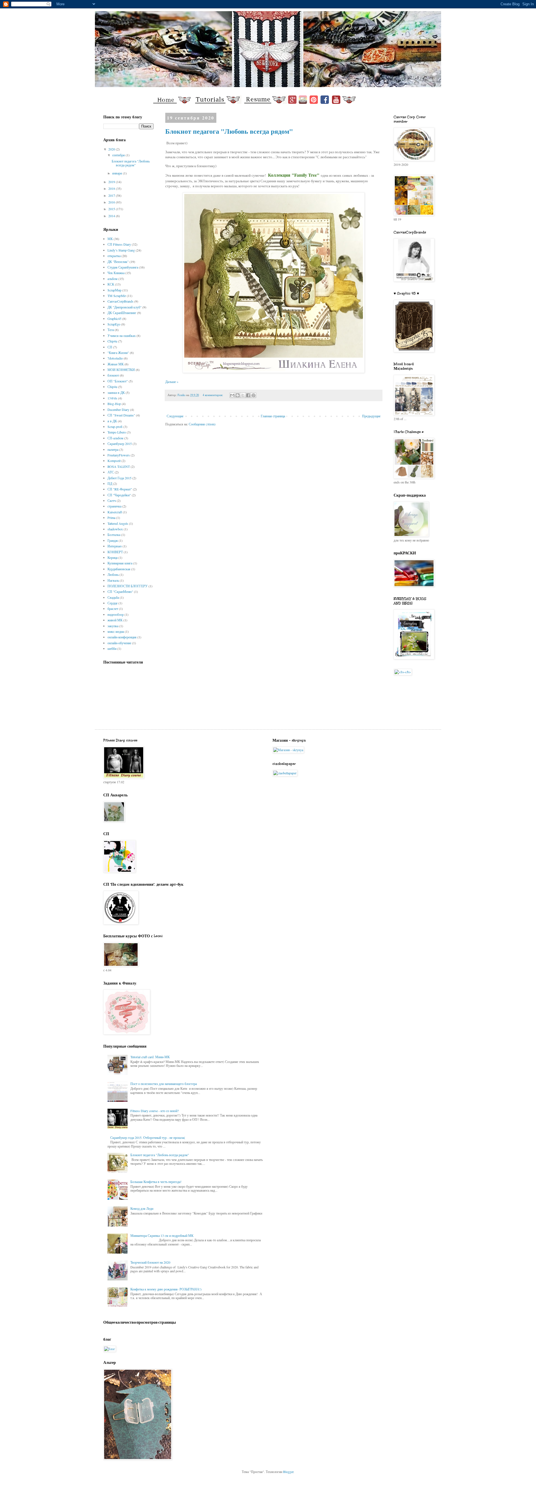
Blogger (288, 1471)
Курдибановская (118, 569)
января (117, 173)
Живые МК (115, 364)
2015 (112, 209)
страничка (114, 506)
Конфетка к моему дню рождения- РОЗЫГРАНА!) (166, 1289)
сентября (119, 155)
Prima (111, 517)
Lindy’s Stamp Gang (121, 250)
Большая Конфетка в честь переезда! (155, 1181)
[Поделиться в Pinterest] (253, 395)
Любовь (113, 574)
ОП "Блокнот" (117, 381)
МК (110, 238)
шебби (111, 648)
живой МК (115, 620)
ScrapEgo (113, 324)
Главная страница (273, 416)
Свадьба (113, 597)
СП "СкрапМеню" (120, 591)
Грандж (112, 540)
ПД (109, 483)
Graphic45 (114, 318)
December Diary (118, 409)
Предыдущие (371, 416)
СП (109, 347)
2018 (112, 188)
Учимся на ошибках (121, 335)
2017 (112, 195)
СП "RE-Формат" (119, 489)
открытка (114, 255)
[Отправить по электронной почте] (232, 395)
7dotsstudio (115, 358)
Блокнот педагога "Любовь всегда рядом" (229, 131)
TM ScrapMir (116, 295)
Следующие (175, 416)
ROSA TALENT (118, 466)
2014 (112, 216)
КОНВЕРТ (115, 552)
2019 (112, 181)
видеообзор (115, 614)
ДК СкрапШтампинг (121, 312)
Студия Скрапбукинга (122, 267)
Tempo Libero (116, 432)
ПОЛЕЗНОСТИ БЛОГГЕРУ (127, 586)
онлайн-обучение (119, 643)
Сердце (112, 603)
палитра (112, 449)
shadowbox (115, 529)
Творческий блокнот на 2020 (150, 1262)
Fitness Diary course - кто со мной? (154, 1110)
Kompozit (114, 460)
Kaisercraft (114, 512)
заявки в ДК (116, 392)
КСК (110, 284)
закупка (112, 626)
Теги (110, 329)
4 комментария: (213, 395)
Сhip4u (112, 386)
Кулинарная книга (119, 563)
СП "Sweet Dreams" (121, 415)
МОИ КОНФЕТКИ (121, 369)
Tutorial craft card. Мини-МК (150, 1057)
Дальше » (171, 381)
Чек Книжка (116, 272)
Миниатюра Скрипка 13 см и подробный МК (161, 1235)
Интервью (114, 546)
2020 (112, 149)
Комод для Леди (141, 1208)
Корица (112, 557)
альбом (112, 278)
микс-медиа (115, 631)
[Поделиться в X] (243, 395)
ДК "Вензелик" (118, 261)
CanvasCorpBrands (120, 301)
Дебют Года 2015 (119, 478)
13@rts (112, 398)
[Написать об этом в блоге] (237, 395)
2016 (112, 202)
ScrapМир (114, 290)
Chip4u (112, 341)
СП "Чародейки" (119, 495)
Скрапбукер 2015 (119, 443)
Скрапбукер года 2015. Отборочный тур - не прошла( (147, 1137)
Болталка (113, 534)
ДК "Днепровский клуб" (124, 307)
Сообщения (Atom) (202, 424)
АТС (110, 472)
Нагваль (113, 580)
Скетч (111, 500)
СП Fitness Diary (119, 244)
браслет (112, 608)
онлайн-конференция (122, 637)
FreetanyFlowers (118, 455)
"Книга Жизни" (118, 352)
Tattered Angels (117, 523)
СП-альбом (115, 438)
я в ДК (112, 421)
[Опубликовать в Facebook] (248, 395)
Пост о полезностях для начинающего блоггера (163, 1083)
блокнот (113, 375)
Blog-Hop (114, 403)
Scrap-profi (115, 426)
